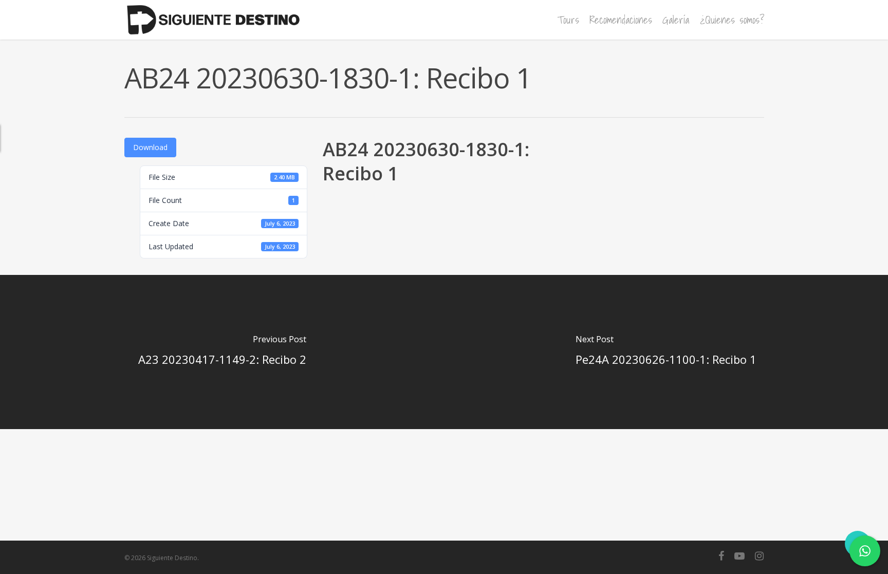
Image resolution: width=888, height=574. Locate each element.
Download (150, 147)
